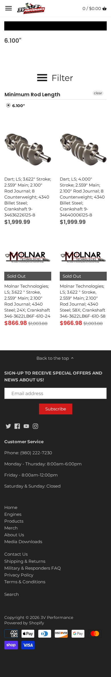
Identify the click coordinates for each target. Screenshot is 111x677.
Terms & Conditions (24, 581)
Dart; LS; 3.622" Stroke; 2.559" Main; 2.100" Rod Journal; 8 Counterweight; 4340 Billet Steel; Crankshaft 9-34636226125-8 (27, 197)
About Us (14, 534)
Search (11, 594)
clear (98, 93)
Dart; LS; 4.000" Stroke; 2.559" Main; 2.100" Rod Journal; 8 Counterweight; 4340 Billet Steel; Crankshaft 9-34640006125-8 (82, 197)
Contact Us (16, 554)
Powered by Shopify (24, 623)
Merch (11, 528)
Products (13, 521)
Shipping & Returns (24, 561)
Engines (12, 514)
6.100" (18, 105)
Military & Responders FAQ (32, 568)
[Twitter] (8, 426)
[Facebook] (17, 426)
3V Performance (57, 617)
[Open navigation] (8, 8)
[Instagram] (35, 426)
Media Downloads (23, 541)
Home (10, 507)
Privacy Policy (18, 575)
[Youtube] (26, 426)
